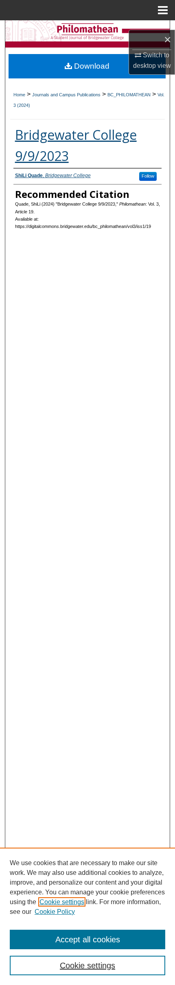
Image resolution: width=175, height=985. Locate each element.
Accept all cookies (87, 939)
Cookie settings (61, 901)
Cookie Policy (55, 911)
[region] (87, 916)
